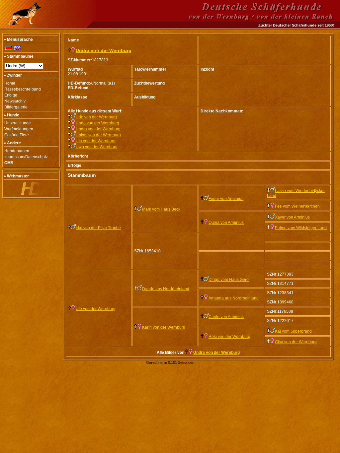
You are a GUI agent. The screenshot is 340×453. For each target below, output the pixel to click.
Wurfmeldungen (18, 129)
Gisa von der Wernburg (296, 342)
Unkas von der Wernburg (98, 135)
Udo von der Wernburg (96, 117)
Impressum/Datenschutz (26, 157)
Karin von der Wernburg (163, 327)
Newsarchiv (15, 101)
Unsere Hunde (17, 123)
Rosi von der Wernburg (229, 336)
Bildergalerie (16, 107)
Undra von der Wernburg (103, 50)
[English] (17, 48)
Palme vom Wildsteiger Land (301, 228)
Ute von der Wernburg (96, 308)
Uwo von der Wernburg (97, 147)
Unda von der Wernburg (97, 123)
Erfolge (10, 95)
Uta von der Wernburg (96, 141)
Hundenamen (16, 151)
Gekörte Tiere (16, 135)
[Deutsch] (8, 48)
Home (9, 83)
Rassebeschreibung (22, 89)
